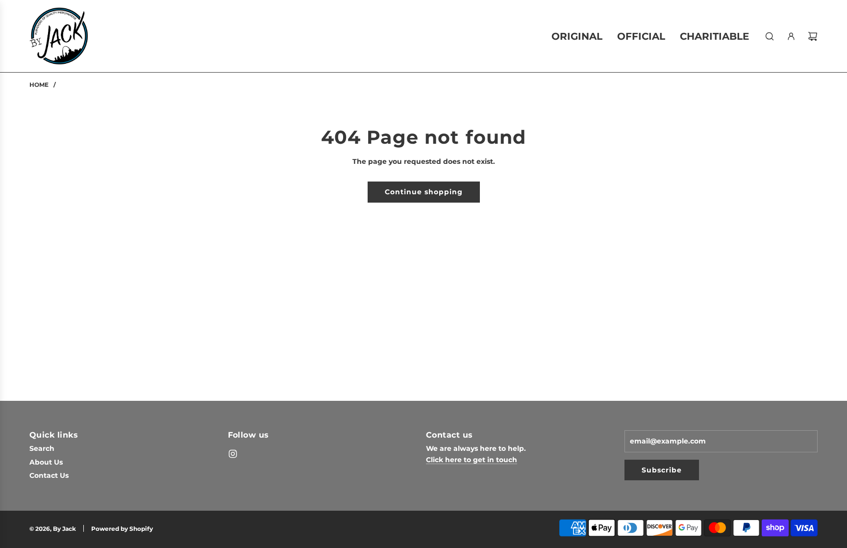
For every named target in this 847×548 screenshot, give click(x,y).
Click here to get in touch (471, 459)
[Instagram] (233, 454)
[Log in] (791, 36)
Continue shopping (424, 191)
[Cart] (812, 36)
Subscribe (662, 470)
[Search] (769, 36)
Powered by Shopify (122, 528)
